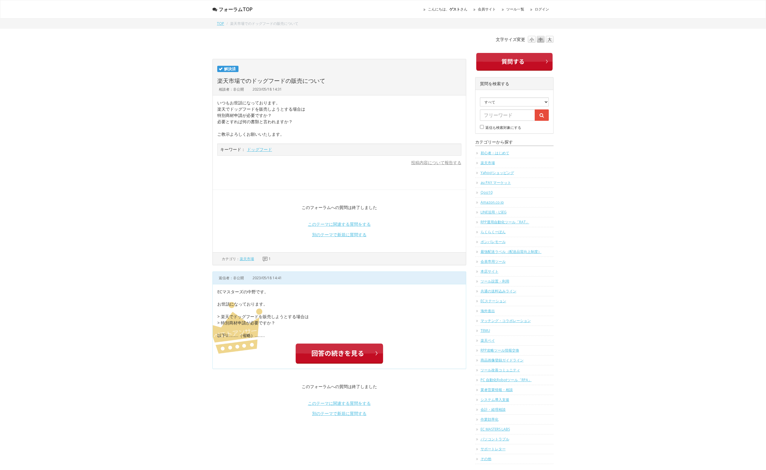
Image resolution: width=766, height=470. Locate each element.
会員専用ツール (493, 261)
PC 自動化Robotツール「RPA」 (506, 379)
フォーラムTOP (236, 9)
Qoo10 (487, 192)
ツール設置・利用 (495, 281)
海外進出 (488, 310)
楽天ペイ (488, 340)
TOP (220, 23)
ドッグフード (259, 149)
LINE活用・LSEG (494, 212)
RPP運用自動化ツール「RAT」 (505, 222)
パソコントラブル (495, 439)
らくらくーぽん (493, 231)
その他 (486, 458)
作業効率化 (489, 419)
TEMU (485, 330)
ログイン (542, 9)
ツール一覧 (515, 9)
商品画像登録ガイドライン (502, 360)
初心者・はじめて (495, 152)
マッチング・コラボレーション (506, 320)
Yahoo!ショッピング (497, 172)
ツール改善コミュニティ (500, 370)
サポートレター (493, 448)
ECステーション (493, 300)
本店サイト (489, 271)
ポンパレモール (493, 241)
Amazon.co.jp (492, 202)
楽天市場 (247, 258)
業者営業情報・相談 (497, 389)
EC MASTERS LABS (495, 429)
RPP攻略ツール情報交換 (500, 350)
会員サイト (487, 9)
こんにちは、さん (447, 9)
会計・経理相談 (493, 409)
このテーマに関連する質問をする (339, 224)
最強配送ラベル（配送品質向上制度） (511, 251)
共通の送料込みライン (498, 291)
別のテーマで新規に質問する (339, 234)
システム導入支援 (495, 399)
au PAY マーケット (496, 182)
